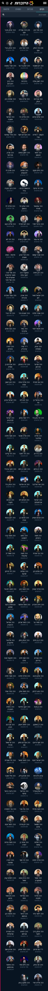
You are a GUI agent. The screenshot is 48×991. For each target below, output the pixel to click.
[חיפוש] (3, 14)
